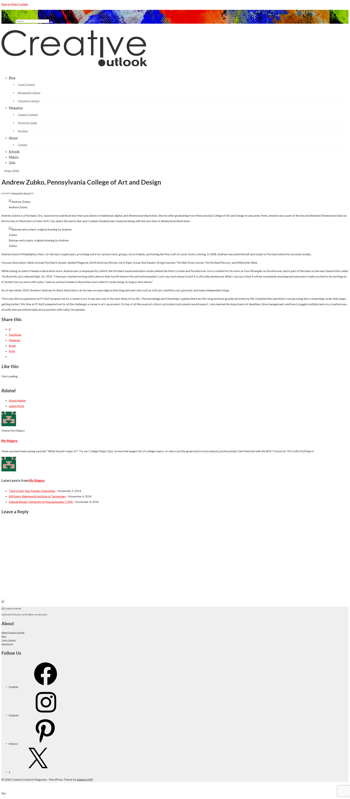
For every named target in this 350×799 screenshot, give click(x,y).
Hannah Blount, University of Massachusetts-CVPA (41, 501)
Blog (3, 636)
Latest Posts (16, 406)
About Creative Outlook (12, 632)
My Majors (9, 441)
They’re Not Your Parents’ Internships (32, 491)
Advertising (7, 644)
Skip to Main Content (14, 4)
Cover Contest (8, 640)
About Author (17, 400)
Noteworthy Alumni (21, 193)
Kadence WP (85, 779)
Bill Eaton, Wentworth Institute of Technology (37, 496)
